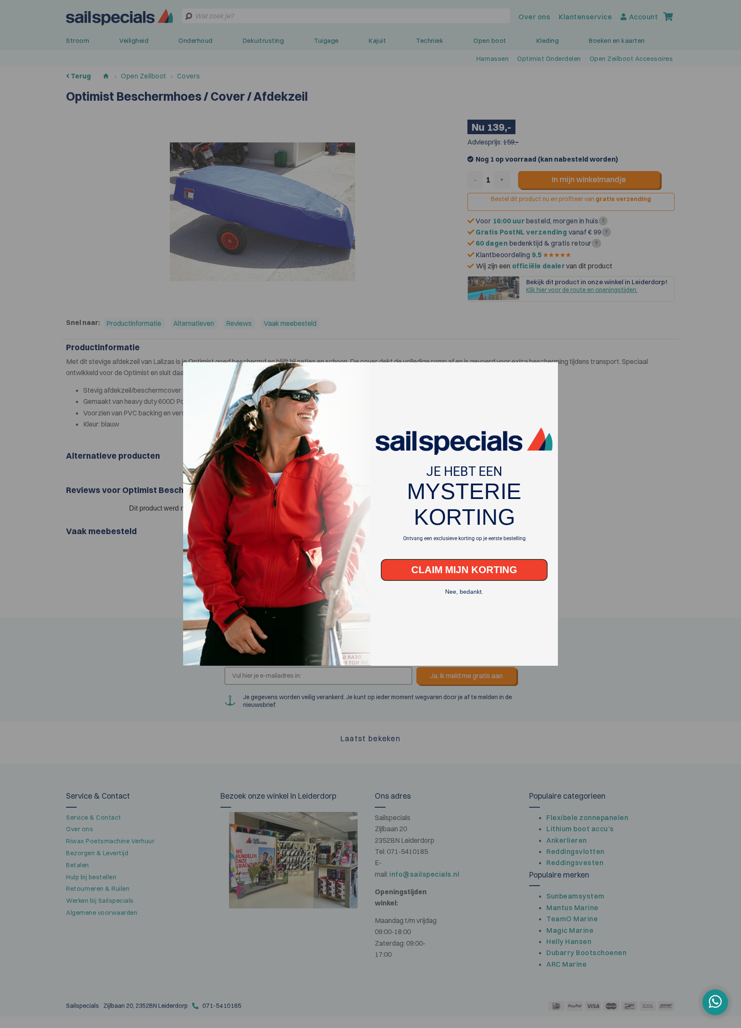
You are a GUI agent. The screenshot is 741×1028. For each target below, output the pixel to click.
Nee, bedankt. (464, 579)
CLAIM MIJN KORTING (464, 557)
